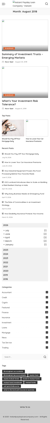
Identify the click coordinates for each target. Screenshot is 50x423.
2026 (5, 225)
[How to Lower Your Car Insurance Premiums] (37, 128)
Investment (9, 48)
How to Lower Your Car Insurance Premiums (23, 162)
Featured (6, 307)
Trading (5, 348)
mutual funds (31, 382)
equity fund (34, 375)
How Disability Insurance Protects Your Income (24, 213)
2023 (5, 258)
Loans (4, 327)
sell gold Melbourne (11, 386)
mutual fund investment (13, 382)
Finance (5, 312)
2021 (5, 266)
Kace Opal (9, 62)
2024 (5, 254)
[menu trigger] (4, 4)
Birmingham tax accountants (15, 375)
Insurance (6, 317)
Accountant (7, 292)
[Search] (46, 4)
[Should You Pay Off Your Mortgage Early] (13, 128)
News (4, 337)
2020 (5, 271)
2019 (5, 275)
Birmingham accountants (13, 371)
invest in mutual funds (31, 379)
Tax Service (7, 342)
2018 (5, 279)
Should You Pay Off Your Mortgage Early (22, 154)
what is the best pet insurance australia (19, 390)
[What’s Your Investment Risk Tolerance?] (25, 82)
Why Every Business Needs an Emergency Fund (24, 194)
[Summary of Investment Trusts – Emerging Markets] (25, 35)
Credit (4, 297)
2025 (5, 250)
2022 (5, 262)
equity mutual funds (11, 379)
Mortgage (6, 333)
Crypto (5, 302)
